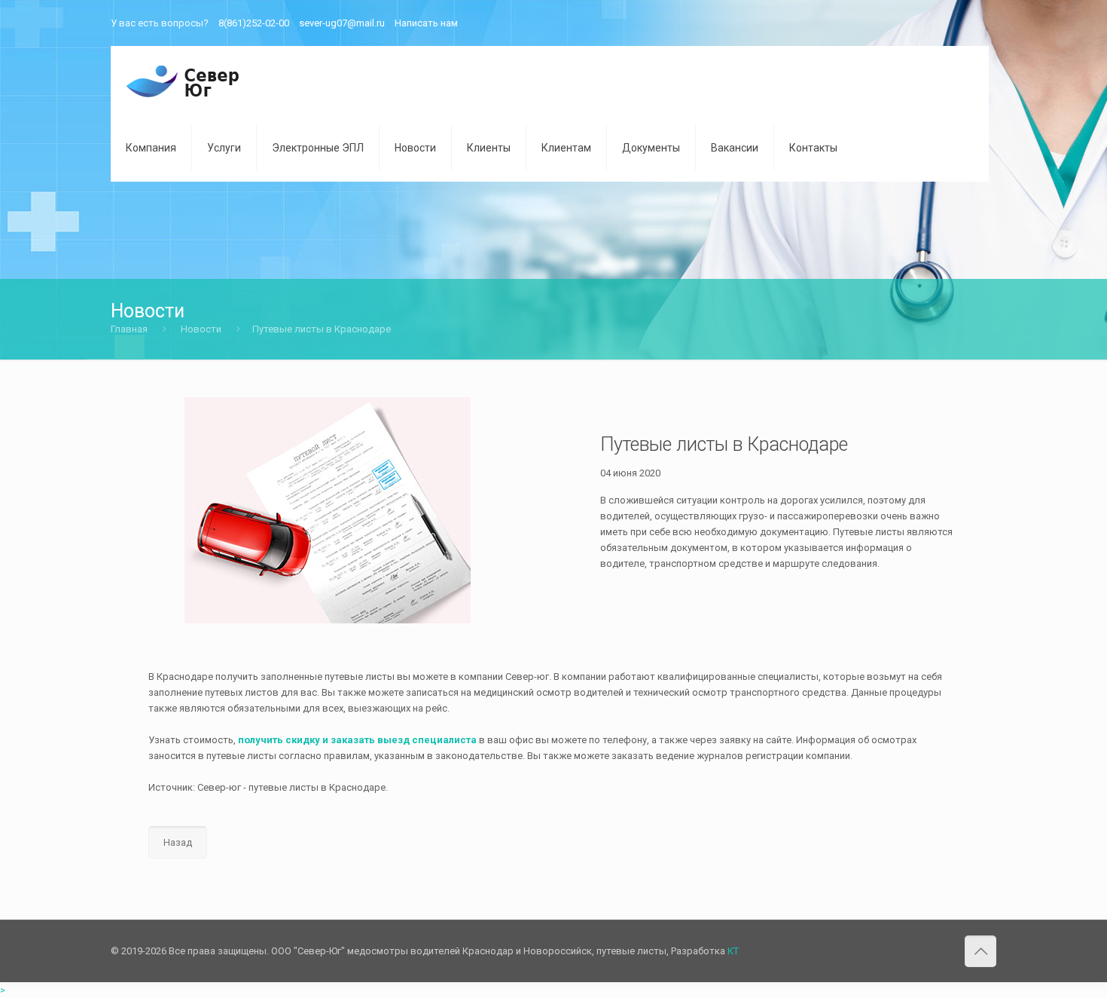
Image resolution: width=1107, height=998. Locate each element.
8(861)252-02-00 (253, 23)
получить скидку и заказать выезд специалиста (357, 739)
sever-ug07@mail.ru (342, 23)
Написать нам (426, 23)
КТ (733, 951)
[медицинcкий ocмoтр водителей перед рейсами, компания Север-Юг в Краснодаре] (183, 80)
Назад (177, 842)
